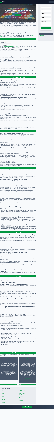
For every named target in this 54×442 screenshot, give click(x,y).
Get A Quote (18, 168)
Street (9, 350)
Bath (3, 396)
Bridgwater (21, 391)
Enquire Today (18, 232)
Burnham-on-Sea (22, 390)
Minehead (21, 402)
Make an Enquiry (27, 406)
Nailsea (3, 402)
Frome (3, 395)
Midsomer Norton (5, 350)
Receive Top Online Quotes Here (18, 352)
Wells (1, 350)
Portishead (21, 396)
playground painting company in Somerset (11, 46)
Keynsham (4, 399)
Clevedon (20, 394)
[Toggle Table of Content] (9, 42)
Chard (20, 399)
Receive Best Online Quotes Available (18, 77)
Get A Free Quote (18, 384)
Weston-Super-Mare (22, 393)
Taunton (20, 397)
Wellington (21, 400)
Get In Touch (18, 39)
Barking (12, 350)
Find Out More (18, 276)
